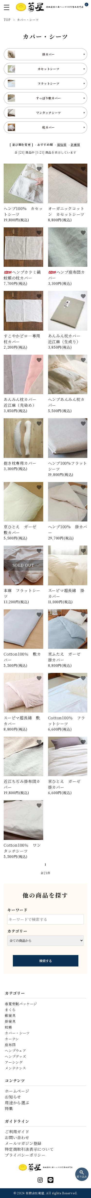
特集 (9, 1108)
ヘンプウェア (15, 1050)
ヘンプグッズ (15, 1056)
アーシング (14, 1062)
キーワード (17, 910)
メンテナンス (15, 1068)
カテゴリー (17, 931)
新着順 (75, 144)
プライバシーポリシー (25, 1155)
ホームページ (17, 1091)
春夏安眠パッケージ (21, 1003)
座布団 (10, 1044)
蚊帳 (8, 1027)
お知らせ (13, 1097)
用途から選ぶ (17, 1102)
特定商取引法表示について (29, 1149)
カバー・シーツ (17, 1033)
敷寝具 (10, 1015)
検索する (45, 960)
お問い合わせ (17, 1137)
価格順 (61, 144)
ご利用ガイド (17, 1131)
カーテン (12, 1038)
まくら (10, 1009)
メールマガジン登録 (23, 1143)
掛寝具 (10, 1021)
